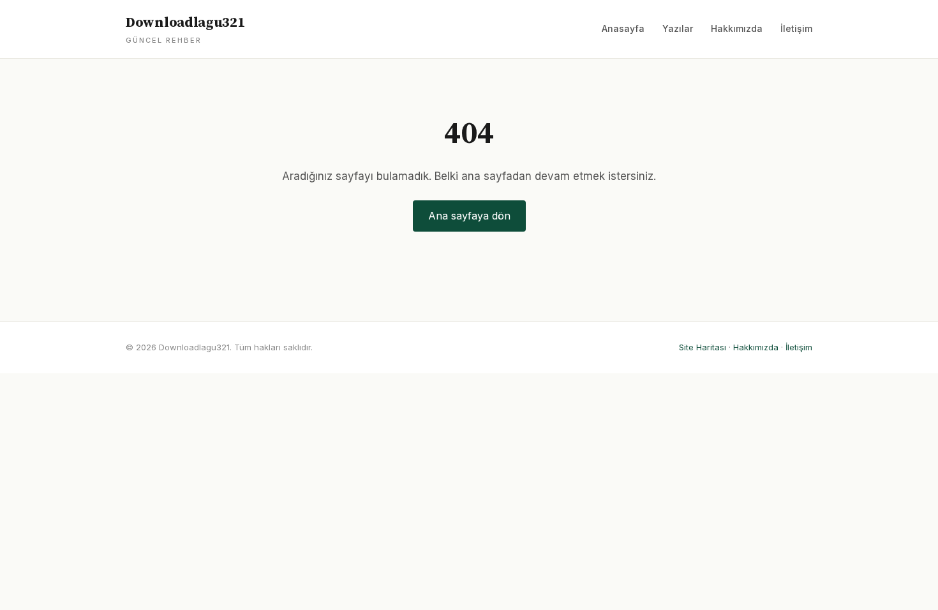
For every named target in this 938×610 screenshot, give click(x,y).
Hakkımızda (737, 28)
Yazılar (677, 28)
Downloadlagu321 (185, 29)
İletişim (796, 28)
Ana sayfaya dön (469, 215)
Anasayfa (623, 28)
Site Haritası (702, 347)
